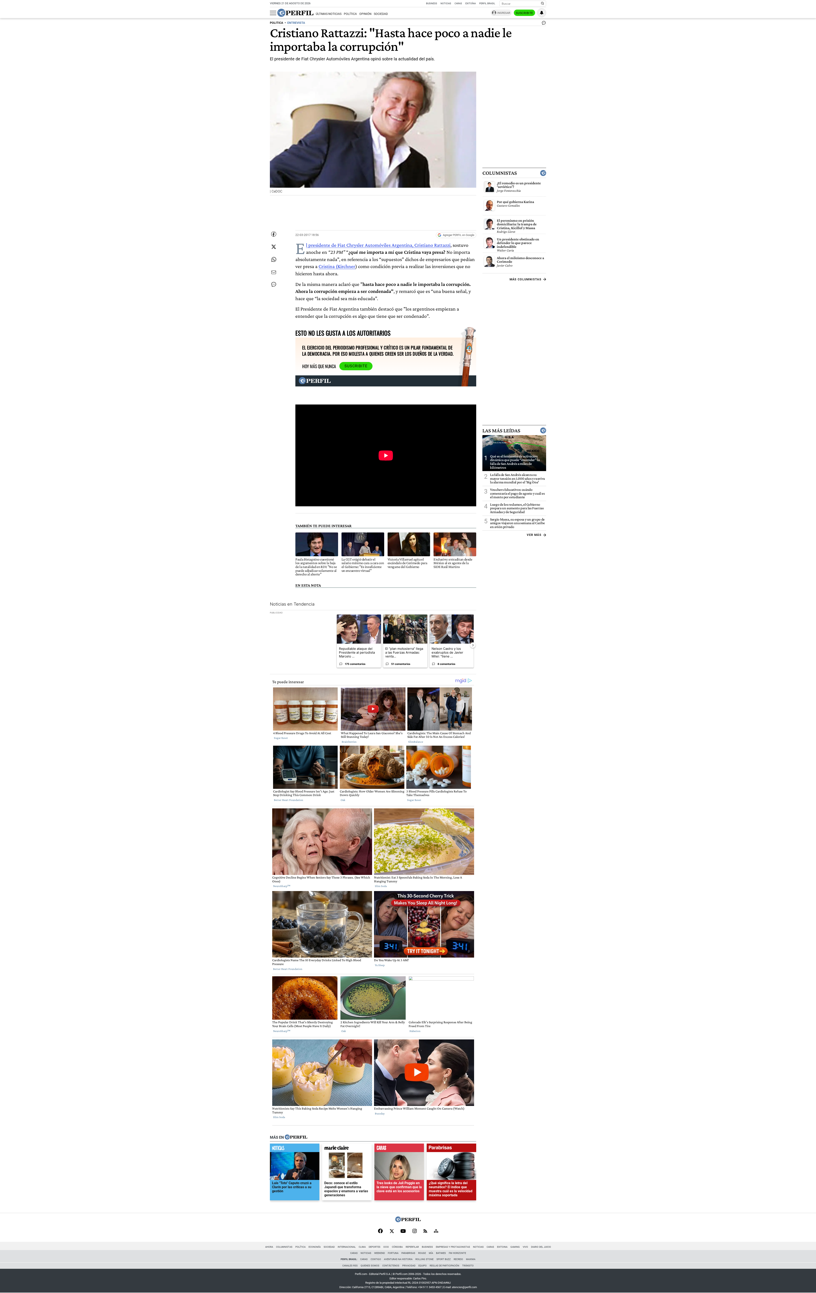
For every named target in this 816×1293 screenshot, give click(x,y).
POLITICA (276, 23)
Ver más (534, 535)
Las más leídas (501, 430)
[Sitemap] (436, 1231)
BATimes (441, 1253)
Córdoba (397, 1247)
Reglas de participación (444, 1265)
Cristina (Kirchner (337, 266)
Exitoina (502, 1247)
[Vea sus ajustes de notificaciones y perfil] (541, 13)
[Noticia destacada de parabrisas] (451, 1148)
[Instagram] (414, 1231)
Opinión (365, 14)
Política (350, 14)
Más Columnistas (525, 279)
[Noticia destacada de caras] (399, 1148)
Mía (431, 1253)
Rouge (422, 1253)
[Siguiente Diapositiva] (473, 645)
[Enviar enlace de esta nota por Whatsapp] (274, 259)
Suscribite (524, 13)
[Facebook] (380, 1231)
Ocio (386, 1247)
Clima (362, 1247)
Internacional (347, 1247)
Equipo (422, 1265)
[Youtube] (403, 1231)
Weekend (379, 1253)
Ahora (269, 1247)
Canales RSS (350, 1265)
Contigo (376, 1259)
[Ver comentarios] (543, 23)
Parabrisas (408, 1253)
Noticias (446, 3)
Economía (315, 1247)
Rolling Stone (424, 1259)
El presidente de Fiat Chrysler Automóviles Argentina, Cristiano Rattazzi (378, 245)
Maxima (470, 1259)
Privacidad (408, 1265)
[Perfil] (296, 1137)
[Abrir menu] (273, 13)
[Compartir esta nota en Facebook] (274, 234)
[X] (392, 1231)
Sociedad (381, 14)
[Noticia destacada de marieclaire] (347, 1148)
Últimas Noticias (328, 14)
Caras (458, 3)
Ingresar (503, 12)
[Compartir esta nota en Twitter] (274, 247)
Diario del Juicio (541, 1247)
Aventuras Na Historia (398, 1259)
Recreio (458, 1259)
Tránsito (468, 1265)
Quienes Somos (370, 1265)
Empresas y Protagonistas (453, 1247)
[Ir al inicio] (295, 13)
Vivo (525, 1247)
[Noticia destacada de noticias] (294, 1148)
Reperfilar (412, 1247)
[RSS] (425, 1231)
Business (431, 3)
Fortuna (393, 1253)
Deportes (374, 1247)
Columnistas (499, 173)
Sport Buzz (443, 1259)
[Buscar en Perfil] (542, 4)
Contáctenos (390, 1265)
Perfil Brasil (487, 3)
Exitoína (470, 3)
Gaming (515, 1247)
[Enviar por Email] (274, 272)
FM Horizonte (457, 1253)
